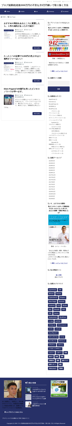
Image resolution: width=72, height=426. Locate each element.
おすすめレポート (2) (57, 151)
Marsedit (56, 309)
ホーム (50, 1)
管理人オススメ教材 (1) (57, 146)
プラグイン (52, 344)
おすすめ (57, 321)
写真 (65, 352)
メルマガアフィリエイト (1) (56, 135)
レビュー (51, 352)
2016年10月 (52, 194)
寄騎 (62, 356)
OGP (63, 309)
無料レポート (52, 364)
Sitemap (51, 11)
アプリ (51, 329)
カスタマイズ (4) (56, 126)
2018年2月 (52, 170)
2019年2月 (52, 163)
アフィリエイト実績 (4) (55, 115)
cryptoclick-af (53, 297)
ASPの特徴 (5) (55, 131)
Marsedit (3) (54, 142)
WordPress (63, 317)
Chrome (58, 293)
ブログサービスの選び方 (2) (59, 133)
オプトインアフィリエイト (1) (57, 117)
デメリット (62, 340)
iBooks (65, 305)
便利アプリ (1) (53, 137)
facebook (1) (54, 122)
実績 (56, 356)
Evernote (61, 301)
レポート (59, 352)
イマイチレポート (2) (57, 153)
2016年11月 (52, 191)
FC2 (58, 305)
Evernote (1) (52, 101)
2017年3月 (52, 184)
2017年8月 (52, 182)
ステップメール (53, 337)
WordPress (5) (53, 108)
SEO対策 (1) (52, 106)
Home (8, 11)
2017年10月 (52, 179)
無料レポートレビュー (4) (56, 148)
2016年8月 (52, 198)
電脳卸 (61, 368)
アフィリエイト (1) (54, 113)
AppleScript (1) (53, 99)
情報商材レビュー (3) (55, 144)
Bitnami (51, 293)
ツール (62, 337)
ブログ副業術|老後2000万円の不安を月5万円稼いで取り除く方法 (34, 5)
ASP (60, 289)
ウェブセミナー (53, 333)
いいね (51, 321)
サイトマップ (67, 1)
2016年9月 (52, 196)
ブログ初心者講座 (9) (55, 128)
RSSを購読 (58, 1)
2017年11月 (52, 177)
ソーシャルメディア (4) (55, 120)
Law (36, 11)
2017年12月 (52, 175)
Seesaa (56, 313)
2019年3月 (52, 161)
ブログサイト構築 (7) (55, 124)
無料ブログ (65, 360)
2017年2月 (52, 186)
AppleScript (52, 289)
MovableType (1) (53, 104)
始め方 (51, 356)
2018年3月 (52, 168)
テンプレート (52, 340)
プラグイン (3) (55, 111)
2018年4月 (52, 165)
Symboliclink (53, 317)
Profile (22, 11)
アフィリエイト (62, 325)
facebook (65, 11)
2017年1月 (52, 189)
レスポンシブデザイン (55, 348)
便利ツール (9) (53, 140)
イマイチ (57, 329)
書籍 (58, 360)
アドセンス (52, 325)
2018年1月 (52, 172)
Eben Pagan (52, 301)
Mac (50, 309)
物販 (60, 364)
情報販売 (51, 360)
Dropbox (62, 297)
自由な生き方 (52, 368)
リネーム (60, 344)
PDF (50, 313)
